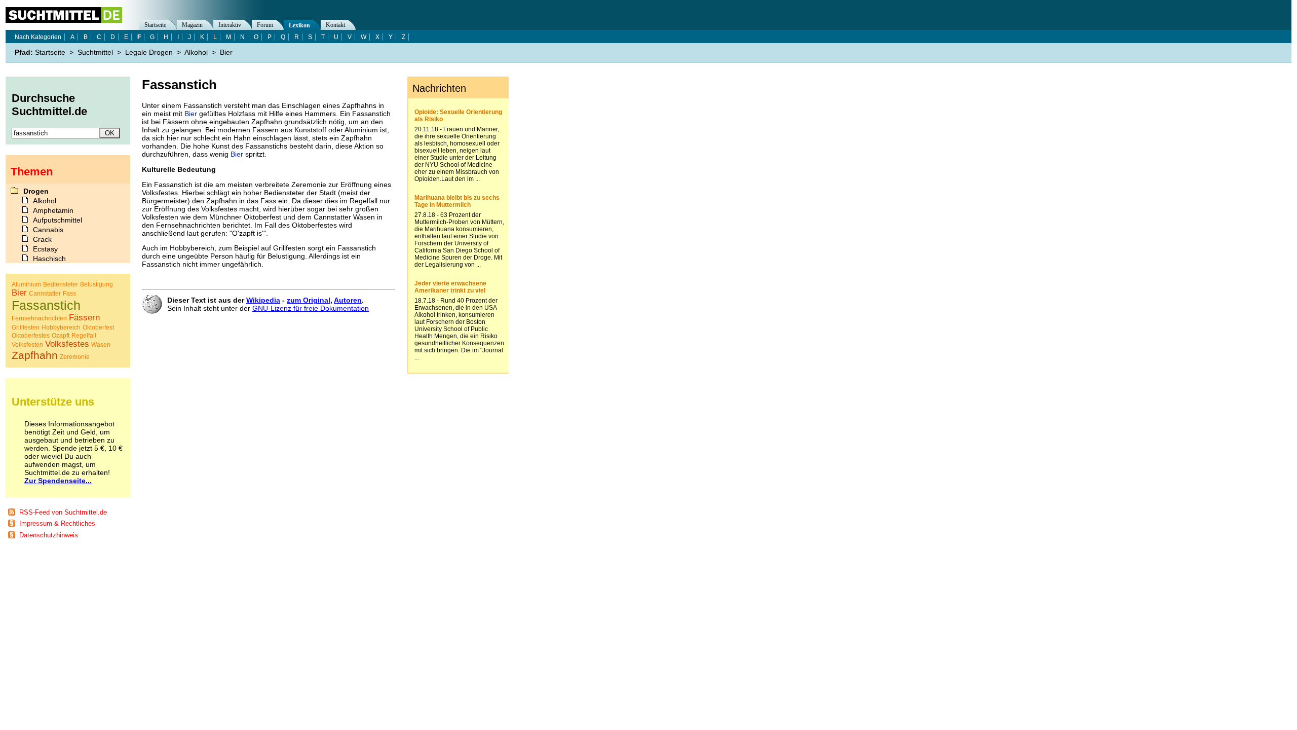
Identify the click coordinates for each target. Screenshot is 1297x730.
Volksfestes (67, 344)
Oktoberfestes (31, 335)
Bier (190, 114)
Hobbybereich (61, 327)
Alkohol (196, 52)
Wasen (100, 344)
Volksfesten (27, 344)
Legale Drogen (149, 52)
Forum (265, 24)
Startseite (155, 24)
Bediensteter (60, 284)
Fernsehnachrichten (39, 318)
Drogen (36, 191)
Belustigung (96, 284)
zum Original (308, 300)
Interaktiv (229, 24)
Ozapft (60, 335)
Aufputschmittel (57, 220)
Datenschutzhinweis (48, 535)
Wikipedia (263, 300)
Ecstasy (45, 249)
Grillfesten (26, 327)
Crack (42, 239)
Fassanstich (46, 305)
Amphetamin (53, 210)
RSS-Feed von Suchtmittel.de (63, 512)
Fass (69, 293)
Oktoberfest (98, 327)
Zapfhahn (35, 355)
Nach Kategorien (38, 37)
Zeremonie (75, 356)
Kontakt (335, 24)
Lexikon (299, 25)
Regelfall (83, 335)
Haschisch (49, 258)
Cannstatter (45, 293)
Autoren (348, 300)
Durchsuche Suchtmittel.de (49, 105)
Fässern (84, 317)
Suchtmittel (95, 52)
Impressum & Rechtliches (57, 523)
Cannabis (48, 230)
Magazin (192, 24)
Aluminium (26, 284)
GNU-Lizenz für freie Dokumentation (310, 308)
